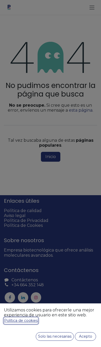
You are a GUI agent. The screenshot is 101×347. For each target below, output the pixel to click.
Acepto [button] (85, 336)
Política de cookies (21, 320)
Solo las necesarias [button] (54, 336)
